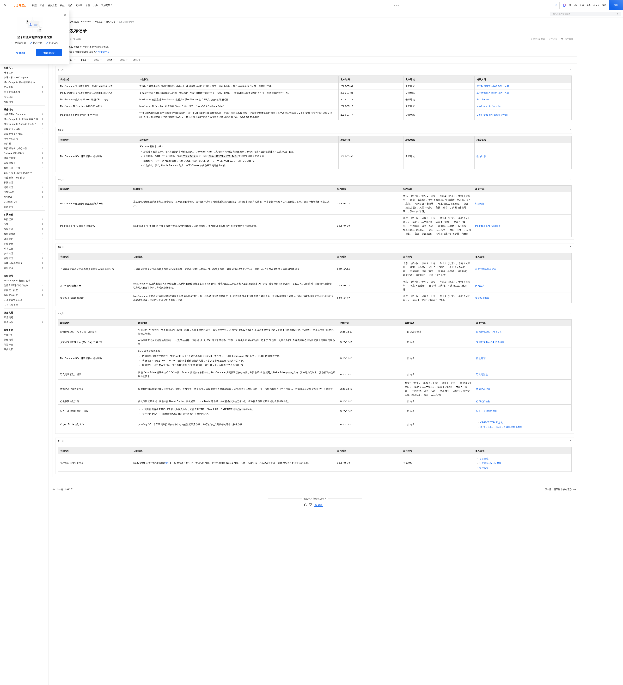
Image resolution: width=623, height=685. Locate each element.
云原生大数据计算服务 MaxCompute (76, 21)
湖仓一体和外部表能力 (488, 411)
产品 (42, 5)
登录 (616, 5)
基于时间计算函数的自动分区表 (492, 86)
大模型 (33, 5)
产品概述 (99, 21)
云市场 (79, 5)
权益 (62, 5)
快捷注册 (20, 52)
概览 (167, 462)
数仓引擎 (481, 156)
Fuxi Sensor (482, 99)
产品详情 (553, 38)
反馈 (320, 504)
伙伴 (88, 5)
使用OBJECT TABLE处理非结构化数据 (501, 426)
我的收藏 (569, 38)
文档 (582, 5)
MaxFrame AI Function (488, 106)
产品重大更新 (103, 51)
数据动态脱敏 (483, 388)
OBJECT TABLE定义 (491, 422)
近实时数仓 (482, 374)
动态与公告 (111, 21)
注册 (604, 5)
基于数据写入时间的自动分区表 (492, 92)
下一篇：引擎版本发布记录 (558, 489)
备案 (589, 5)
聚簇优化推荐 (482, 298)
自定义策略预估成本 (485, 269)
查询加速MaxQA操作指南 (490, 342)
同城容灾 (480, 285)
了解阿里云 (107, 5)
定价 (70, 5)
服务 (95, 5)
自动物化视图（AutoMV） (489, 331)
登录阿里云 (49, 52)
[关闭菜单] (5, 5)
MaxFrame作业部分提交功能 (492, 114)
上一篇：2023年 (64, 489)
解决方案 (52, 5)
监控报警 (484, 467)
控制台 (596, 5)
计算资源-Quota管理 (490, 463)
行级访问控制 (483, 401)
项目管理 (484, 458)
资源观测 (480, 203)
